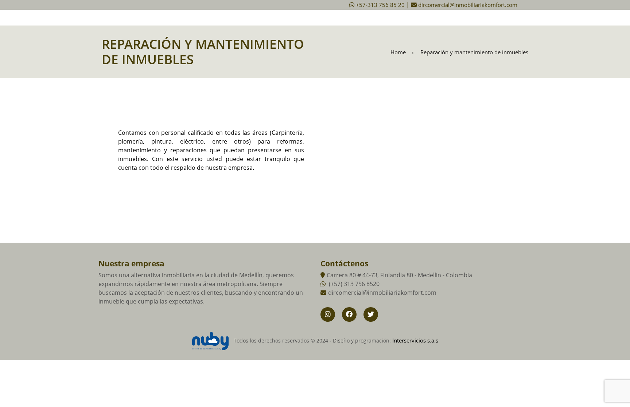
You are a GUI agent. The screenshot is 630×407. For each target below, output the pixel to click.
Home (398, 52)
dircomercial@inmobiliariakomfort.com (467, 4)
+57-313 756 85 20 (380, 4)
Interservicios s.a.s (415, 340)
